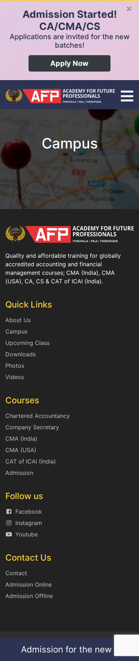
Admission (19, 472)
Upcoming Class (27, 342)
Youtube (26, 534)
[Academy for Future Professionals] (60, 96)
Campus (16, 331)
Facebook (28, 511)
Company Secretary (32, 427)
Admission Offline (29, 595)
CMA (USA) (20, 449)
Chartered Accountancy (37, 415)
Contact (16, 573)
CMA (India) (21, 438)
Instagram (28, 522)
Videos (14, 377)
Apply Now (69, 63)
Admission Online (28, 584)
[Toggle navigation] (127, 96)
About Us (18, 320)
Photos (14, 365)
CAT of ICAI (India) (30, 461)
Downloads (20, 354)
